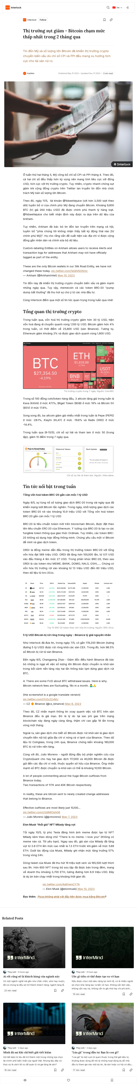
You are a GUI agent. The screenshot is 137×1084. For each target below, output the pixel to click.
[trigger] (108, 7)
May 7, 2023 (69, 816)
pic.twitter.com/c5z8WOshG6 (41, 812)
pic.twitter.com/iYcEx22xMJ (40, 699)
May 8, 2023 (73, 703)
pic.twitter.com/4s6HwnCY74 (61, 884)
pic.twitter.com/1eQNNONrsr (69, 271)
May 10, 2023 (66, 275)
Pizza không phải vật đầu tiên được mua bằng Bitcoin (71, 896)
